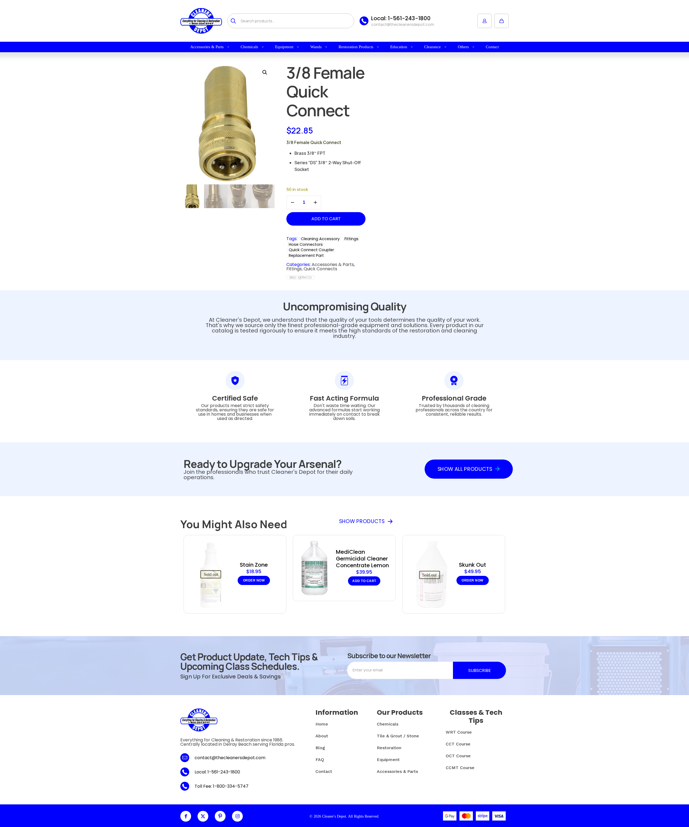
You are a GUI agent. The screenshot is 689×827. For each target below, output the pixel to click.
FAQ (319, 759)
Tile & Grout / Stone (398, 735)
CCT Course (458, 744)
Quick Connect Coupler (311, 249)
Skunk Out (472, 565)
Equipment (388, 759)
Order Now (254, 580)
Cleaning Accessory (320, 238)
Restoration (389, 747)
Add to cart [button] (364, 581)
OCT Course (458, 755)
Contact (323, 771)
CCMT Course (460, 767)
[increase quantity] (315, 202)
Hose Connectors (306, 244)
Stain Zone (254, 565)
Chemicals (387, 724)
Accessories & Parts (333, 264)
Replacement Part (306, 255)
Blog (320, 747)
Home (321, 724)
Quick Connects (320, 269)
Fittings (351, 238)
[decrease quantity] (292, 202)
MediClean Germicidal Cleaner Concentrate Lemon (362, 558)
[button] (265, 72)
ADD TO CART (326, 219)
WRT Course (459, 732)
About (321, 735)
